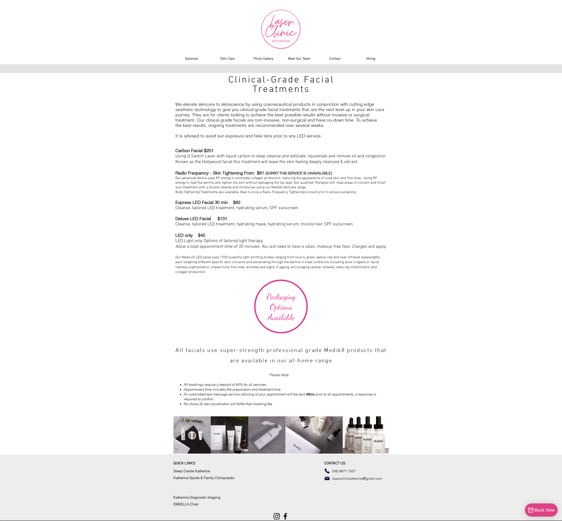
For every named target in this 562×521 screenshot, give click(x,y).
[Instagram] (276, 516)
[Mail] (327, 478)
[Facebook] (285, 516)
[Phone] (327, 471)
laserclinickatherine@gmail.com (357, 478)
